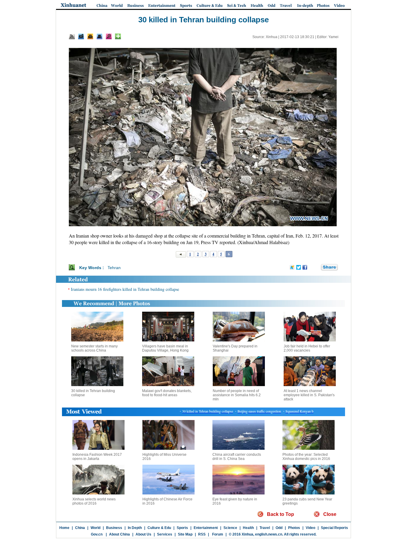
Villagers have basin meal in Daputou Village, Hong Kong (165, 348)
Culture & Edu (159, 528)
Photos (294, 528)
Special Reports (334, 528)
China (80, 528)
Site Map (185, 534)
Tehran (114, 267)
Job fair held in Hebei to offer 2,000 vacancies (307, 348)
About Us (143, 534)
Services (164, 534)
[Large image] (109, 36)
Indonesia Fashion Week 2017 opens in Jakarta (97, 456)
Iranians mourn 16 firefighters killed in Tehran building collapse (125, 289)
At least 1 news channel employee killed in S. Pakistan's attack (309, 395)
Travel (265, 528)
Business (114, 528)
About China (119, 534)
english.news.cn (268, 534)
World (95, 528)
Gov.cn (96, 534)
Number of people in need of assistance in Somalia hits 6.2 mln (237, 395)
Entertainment (206, 528)
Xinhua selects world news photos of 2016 (94, 501)
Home (64, 528)
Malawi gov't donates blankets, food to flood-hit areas (167, 393)
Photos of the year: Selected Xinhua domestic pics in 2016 (306, 456)
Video (310, 528)
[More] (118, 36)
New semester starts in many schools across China (94, 348)
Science (230, 528)
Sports (182, 528)
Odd (279, 528)
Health (248, 528)
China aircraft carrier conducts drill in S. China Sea (236, 456)
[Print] (90, 36)
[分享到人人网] (317, 267)
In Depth (135, 528)
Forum (217, 534)
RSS (202, 534)
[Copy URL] (99, 36)
